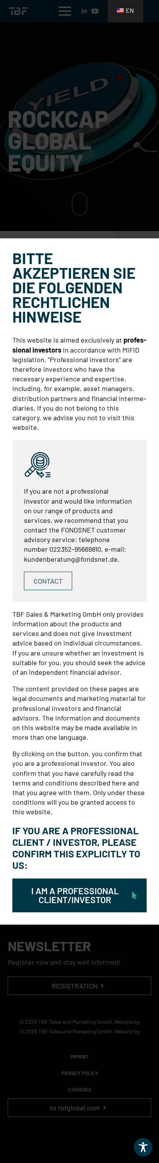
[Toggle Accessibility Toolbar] (143, 1147)
